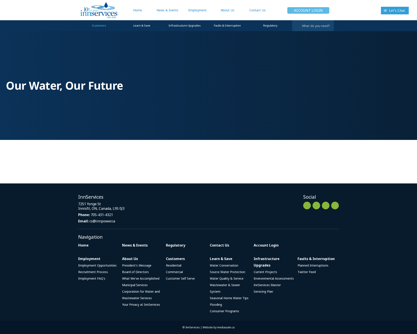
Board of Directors (135, 272)
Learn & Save (141, 25)
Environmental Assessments (274, 278)
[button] (395, 10)
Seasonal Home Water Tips (229, 298)
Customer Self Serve (180, 278)
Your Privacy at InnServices (141, 304)
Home (137, 10)
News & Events (167, 10)
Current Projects (265, 272)
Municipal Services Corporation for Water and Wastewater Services (141, 291)
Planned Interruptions (313, 265)
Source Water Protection (227, 272)
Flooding (216, 304)
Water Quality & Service (226, 278)
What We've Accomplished (140, 278)
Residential (173, 265)
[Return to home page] (97, 10)
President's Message (136, 265)
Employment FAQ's (91, 278)
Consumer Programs (224, 311)
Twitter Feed (307, 272)
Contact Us (257, 10)
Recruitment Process (93, 272)
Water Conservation (224, 265)
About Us (227, 10)
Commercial (174, 272)
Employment (197, 10)
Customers (99, 25)
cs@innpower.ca (102, 221)
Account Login (308, 10)
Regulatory (270, 25)
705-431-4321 (102, 214)
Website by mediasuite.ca (219, 327)
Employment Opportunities (97, 265)
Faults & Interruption (227, 25)
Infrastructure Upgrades (185, 25)
